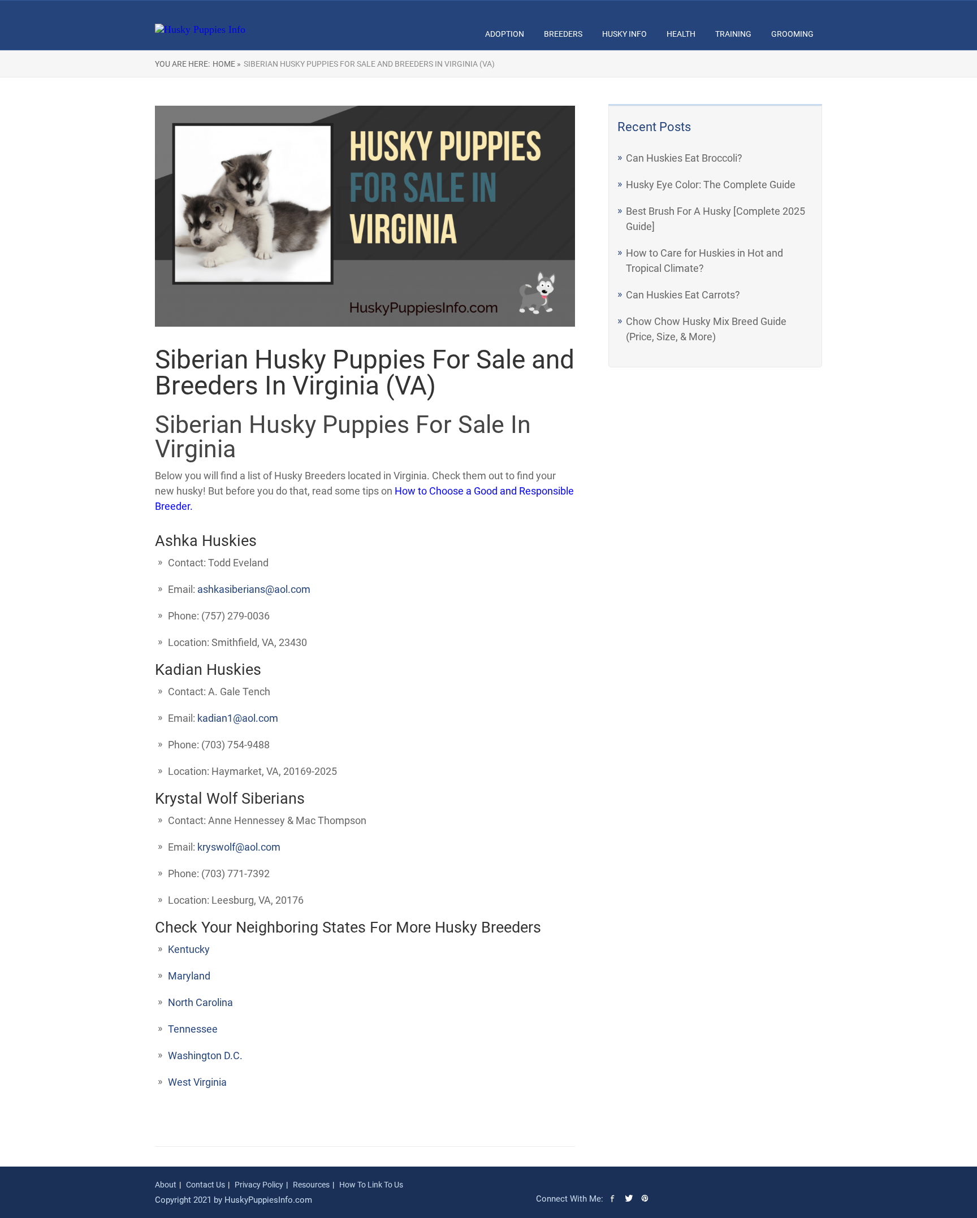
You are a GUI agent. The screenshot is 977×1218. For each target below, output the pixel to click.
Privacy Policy (259, 1184)
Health (681, 33)
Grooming (792, 33)
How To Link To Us (371, 1184)
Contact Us (205, 1184)
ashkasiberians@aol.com (253, 589)
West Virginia (197, 1082)
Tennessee (193, 1029)
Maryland (189, 976)
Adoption (504, 33)
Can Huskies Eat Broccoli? (684, 158)
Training (733, 33)
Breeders (563, 33)
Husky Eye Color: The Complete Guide (711, 184)
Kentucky (189, 949)
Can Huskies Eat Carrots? (683, 295)
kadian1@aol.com (237, 718)
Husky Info (624, 33)
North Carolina (200, 1002)
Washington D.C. (205, 1055)
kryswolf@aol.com (238, 847)
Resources (311, 1184)
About (165, 1184)
